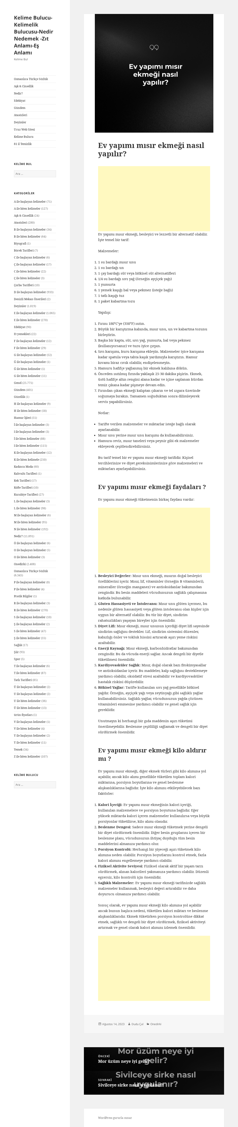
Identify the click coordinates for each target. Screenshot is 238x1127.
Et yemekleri (22, 334)
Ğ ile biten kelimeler (27, 369)
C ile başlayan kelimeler (30, 257)
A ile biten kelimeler (27, 209)
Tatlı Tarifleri (23, 680)
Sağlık (18, 645)
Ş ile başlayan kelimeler (30, 624)
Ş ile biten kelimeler (27, 638)
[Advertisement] (154, 198)
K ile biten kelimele (26, 460)
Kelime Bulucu (23, 137)
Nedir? (18, 93)
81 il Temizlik (23, 144)
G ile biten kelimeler (27, 376)
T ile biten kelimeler (27, 673)
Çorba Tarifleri (24, 285)
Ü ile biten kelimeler (27, 708)
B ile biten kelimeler (27, 236)
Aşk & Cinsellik (23, 86)
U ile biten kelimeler (27, 701)
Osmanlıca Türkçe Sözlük (31, 79)
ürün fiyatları (23, 715)
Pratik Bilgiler (23, 596)
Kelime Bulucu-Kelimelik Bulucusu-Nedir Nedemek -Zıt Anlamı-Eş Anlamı (33, 35)
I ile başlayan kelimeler (29, 432)
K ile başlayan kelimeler (30, 453)
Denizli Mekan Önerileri (30, 299)
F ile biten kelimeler (27, 348)
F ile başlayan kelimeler (30, 341)
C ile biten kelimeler (27, 271)
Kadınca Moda (23, 467)
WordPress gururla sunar (115, 1118)
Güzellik (19, 397)
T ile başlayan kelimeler (30, 666)
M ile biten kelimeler (27, 522)
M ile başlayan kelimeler (30, 515)
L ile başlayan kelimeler (30, 501)
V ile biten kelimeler (27, 729)
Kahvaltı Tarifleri (25, 474)
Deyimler (20, 122)
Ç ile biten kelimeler (27, 278)
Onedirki (20, 564)
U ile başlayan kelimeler (30, 694)
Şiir (16, 652)
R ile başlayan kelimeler (30, 603)
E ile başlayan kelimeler (30, 313)
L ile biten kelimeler (27, 508)
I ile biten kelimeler (27, 446)
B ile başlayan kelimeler (30, 229)
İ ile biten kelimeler (27, 439)
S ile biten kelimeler (27, 631)
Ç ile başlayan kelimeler (30, 264)
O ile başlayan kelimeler (30, 550)
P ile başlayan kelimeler (30, 582)
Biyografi (20, 243)
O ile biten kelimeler (27, 557)
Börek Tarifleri (24, 250)
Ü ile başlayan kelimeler (30, 687)
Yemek (18, 749)
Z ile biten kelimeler (27, 756)
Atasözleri (20, 115)
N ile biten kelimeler (27, 529)
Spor (17, 659)
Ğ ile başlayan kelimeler (30, 362)
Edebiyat (19, 101)
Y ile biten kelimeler (27, 743)
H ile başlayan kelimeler (30, 404)
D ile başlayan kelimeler (30, 292)
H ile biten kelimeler (27, 411)
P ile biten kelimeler (27, 589)
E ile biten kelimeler (27, 320)
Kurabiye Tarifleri (26, 494)
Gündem (19, 108)
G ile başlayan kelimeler (30, 355)
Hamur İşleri (22, 418)
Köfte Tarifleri (23, 488)
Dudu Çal (137, 1024)
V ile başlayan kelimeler (30, 722)
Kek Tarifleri (22, 481)
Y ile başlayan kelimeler (30, 736)
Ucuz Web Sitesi (24, 129)
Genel (18, 383)
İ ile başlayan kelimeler (29, 425)
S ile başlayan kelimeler (30, 617)
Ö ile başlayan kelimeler (30, 543)
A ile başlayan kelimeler (30, 202)
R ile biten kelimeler (27, 610)
